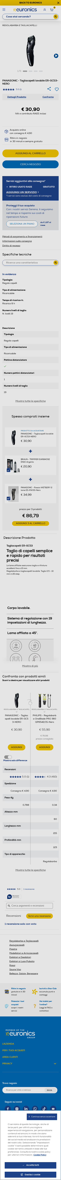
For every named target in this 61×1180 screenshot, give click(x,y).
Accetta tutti (32, 1165)
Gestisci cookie (33, 1174)
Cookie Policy (39, 1155)
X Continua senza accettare (42, 1117)
